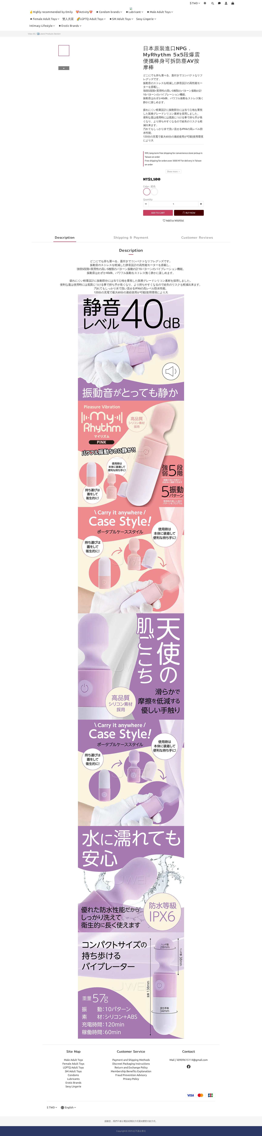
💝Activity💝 (84, 11)
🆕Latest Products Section (48, 34)
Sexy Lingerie (145, 18)
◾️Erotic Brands (68, 25)
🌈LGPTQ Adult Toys (90, 18)
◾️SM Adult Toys (120, 18)
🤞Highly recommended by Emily (51, 11)
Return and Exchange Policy (131, 1067)
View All (31, 34)
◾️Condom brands (108, 11)
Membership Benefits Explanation (131, 1071)
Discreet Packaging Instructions (131, 1063)
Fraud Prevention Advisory (131, 1075)
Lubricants (73, 1078)
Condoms (73, 1075)
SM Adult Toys (73, 1071)
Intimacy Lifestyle (40, 25)
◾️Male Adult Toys (158, 11)
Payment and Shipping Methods (131, 1059)
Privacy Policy (131, 1078)
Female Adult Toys (73, 1063)
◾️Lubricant (133, 11)
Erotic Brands (73, 1082)
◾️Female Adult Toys (43, 18)
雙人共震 (68, 18)
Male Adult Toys (73, 1059)
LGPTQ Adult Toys (73, 1067)
